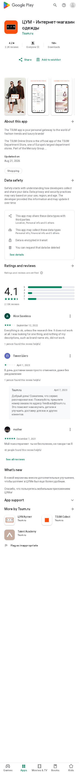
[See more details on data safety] (17, 254)
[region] (39, 45)
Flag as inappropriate (21, 545)
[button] (38, 47)
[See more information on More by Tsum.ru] (72, 509)
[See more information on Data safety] (72, 180)
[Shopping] (13, 171)
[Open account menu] (72, 5)
